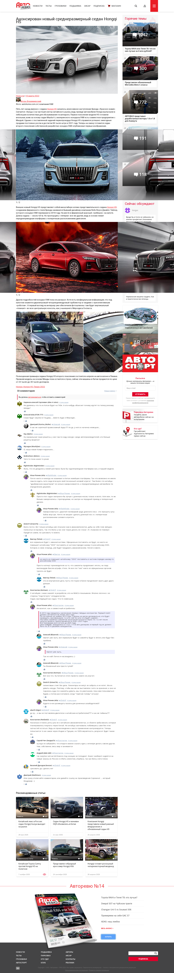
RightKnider (51, 475)
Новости (37, 6)
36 (81, 816)
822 (46, 858)
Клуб (43, 962)
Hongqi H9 (112, 207)
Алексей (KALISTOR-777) (33, 415)
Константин (58, 605)
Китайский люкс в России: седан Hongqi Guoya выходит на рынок (31, 824)
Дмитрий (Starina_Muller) (40, 424)
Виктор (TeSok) (36, 539)
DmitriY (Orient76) (31, 524)
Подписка (99, 6)
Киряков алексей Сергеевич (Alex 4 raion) (41, 402)
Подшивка (75, 6)
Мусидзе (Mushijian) (32, 446)
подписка (143, 959)
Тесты (49, 6)
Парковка (46, 955)
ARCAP (87, 6)
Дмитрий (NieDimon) (32, 775)
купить (108, 937)
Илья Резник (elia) (37, 475)
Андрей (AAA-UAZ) (44, 753)
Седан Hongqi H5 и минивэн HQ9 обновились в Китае (66, 822)
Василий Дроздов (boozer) (41, 765)
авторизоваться (34, 397)
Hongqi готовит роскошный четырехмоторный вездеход (101, 865)
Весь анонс (106, 928)
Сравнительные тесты (25, 858)
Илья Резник (64, 493)
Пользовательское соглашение (76, 970)
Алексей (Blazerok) (50, 634)
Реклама (70, 962)
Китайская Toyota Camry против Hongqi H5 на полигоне (29, 866)
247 (46, 816)
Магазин (116, 6)
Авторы (69, 952)
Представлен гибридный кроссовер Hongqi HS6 (64, 865)
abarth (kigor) (35, 710)
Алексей (56, 424)
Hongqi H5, (28, 387)
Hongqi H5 (52, 109)
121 (115, 816)
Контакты (70, 959)
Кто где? (45, 959)
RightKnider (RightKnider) (34, 466)
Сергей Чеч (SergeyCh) (46, 740)
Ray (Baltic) (28, 434)
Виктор (56, 554)
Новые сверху (109, 391)
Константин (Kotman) (39, 590)
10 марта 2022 (32, 96)
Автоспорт (21, 962)
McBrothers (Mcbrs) (32, 456)
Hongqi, (19, 387)
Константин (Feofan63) (39, 719)
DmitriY (46, 539)
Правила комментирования (99, 970)
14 (81, 858)
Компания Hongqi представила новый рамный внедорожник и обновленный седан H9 (101, 825)
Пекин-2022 (39, 387)
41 (115, 858)
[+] (25, 411)
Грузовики (60, 6)
